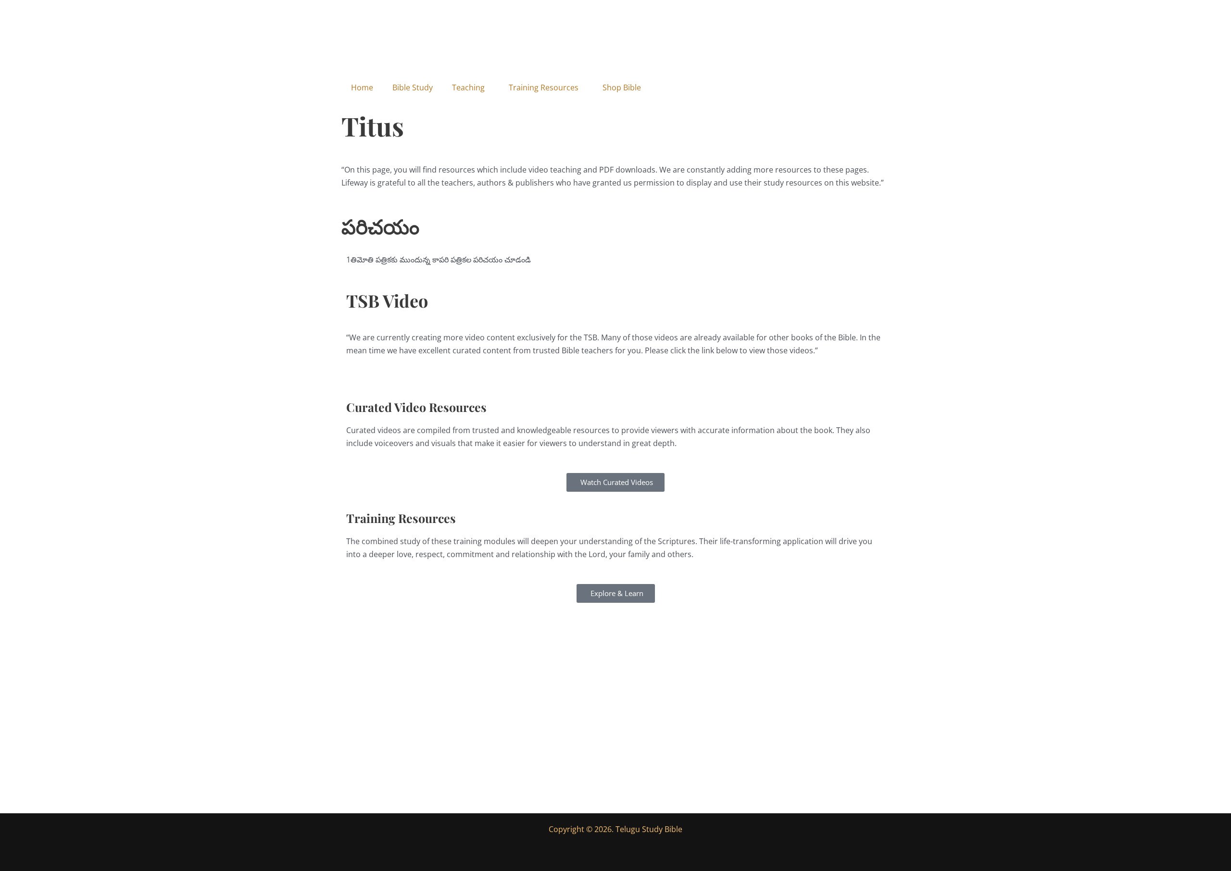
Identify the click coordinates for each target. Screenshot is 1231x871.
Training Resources (543, 87)
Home (362, 87)
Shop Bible (622, 87)
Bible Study (412, 87)
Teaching (468, 87)
